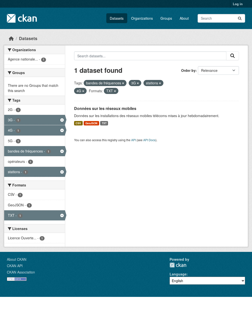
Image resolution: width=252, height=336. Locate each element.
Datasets (117, 18)
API (133, 140)
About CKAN (16, 259)
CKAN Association (21, 272)
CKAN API (15, 265)
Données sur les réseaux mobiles (105, 108)
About (184, 18)
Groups (166, 18)
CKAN (178, 265)
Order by (188, 70)
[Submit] (240, 18)
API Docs (149, 140)
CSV (78, 123)
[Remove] (123, 83)
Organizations (142, 18)
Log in (238, 3)
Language (178, 274)
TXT (104, 123)
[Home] (11, 38)
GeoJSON (91, 123)
